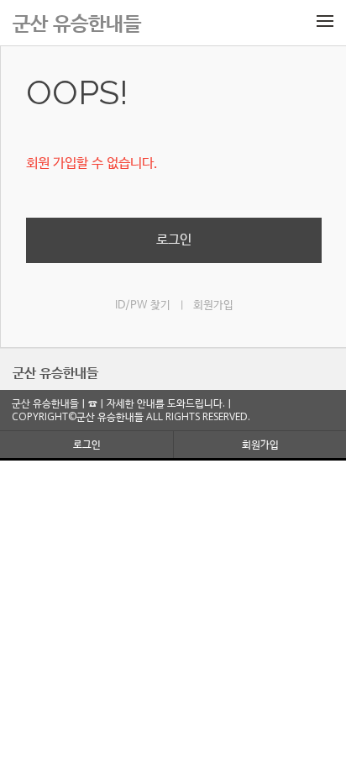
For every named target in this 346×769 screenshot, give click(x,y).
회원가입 (213, 305)
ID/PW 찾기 (142, 305)
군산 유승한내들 (55, 372)
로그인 (173, 240)
